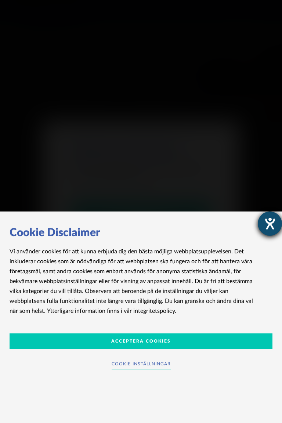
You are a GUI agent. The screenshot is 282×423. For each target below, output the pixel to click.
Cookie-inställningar (141, 364)
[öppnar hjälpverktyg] (270, 224)
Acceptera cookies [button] (141, 341)
